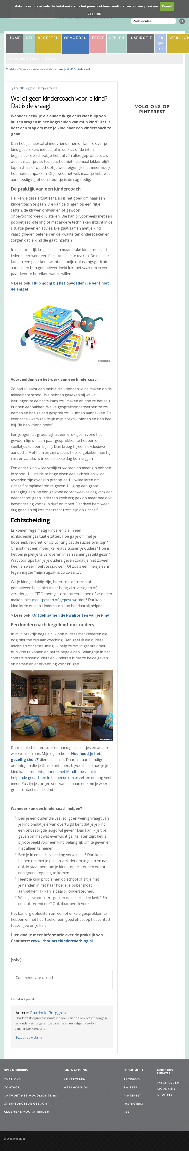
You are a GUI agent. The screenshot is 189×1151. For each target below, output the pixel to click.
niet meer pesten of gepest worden (55, 599)
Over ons (12, 1079)
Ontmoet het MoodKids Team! (31, 1095)
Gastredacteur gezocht (26, 1104)
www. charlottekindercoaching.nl (62, 940)
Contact (11, 1087)
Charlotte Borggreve (24, 88)
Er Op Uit (160, 43)
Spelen (116, 38)
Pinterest (132, 1095)
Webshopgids (76, 1087)
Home (14, 38)
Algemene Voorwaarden (26, 1112)
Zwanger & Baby (23, 59)
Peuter (49, 59)
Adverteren (75, 1079)
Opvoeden (75, 38)
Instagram (133, 1104)
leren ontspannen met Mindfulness (57, 771)
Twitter (130, 1087)
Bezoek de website (28, 1037)
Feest (98, 38)
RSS (126, 1112)
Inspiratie (140, 38)
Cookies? (94, 14)
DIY (29, 38)
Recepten (48, 38)
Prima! (167, 6)
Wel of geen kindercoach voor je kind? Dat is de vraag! (61, 69)
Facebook (132, 1079)
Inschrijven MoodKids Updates (168, 1088)
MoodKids (11, 69)
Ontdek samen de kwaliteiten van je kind (70, 615)
